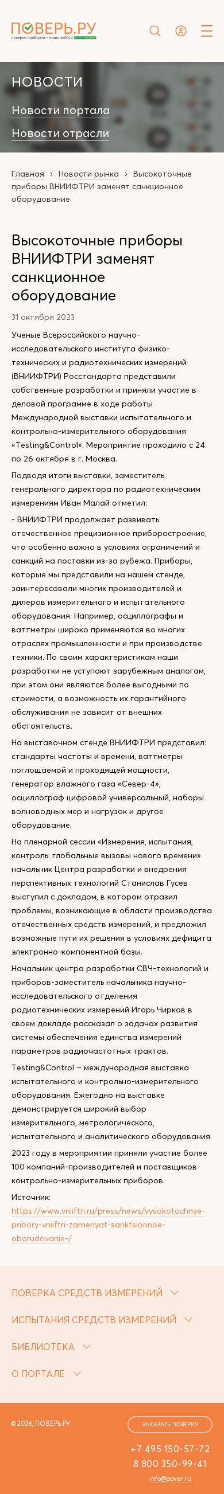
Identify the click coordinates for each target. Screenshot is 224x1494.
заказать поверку (170, 1424)
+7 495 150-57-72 (170, 1448)
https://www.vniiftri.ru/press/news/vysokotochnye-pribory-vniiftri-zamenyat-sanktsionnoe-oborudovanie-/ (108, 1224)
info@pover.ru (170, 1479)
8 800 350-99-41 (170, 1463)
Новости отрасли (60, 133)
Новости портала (60, 110)
